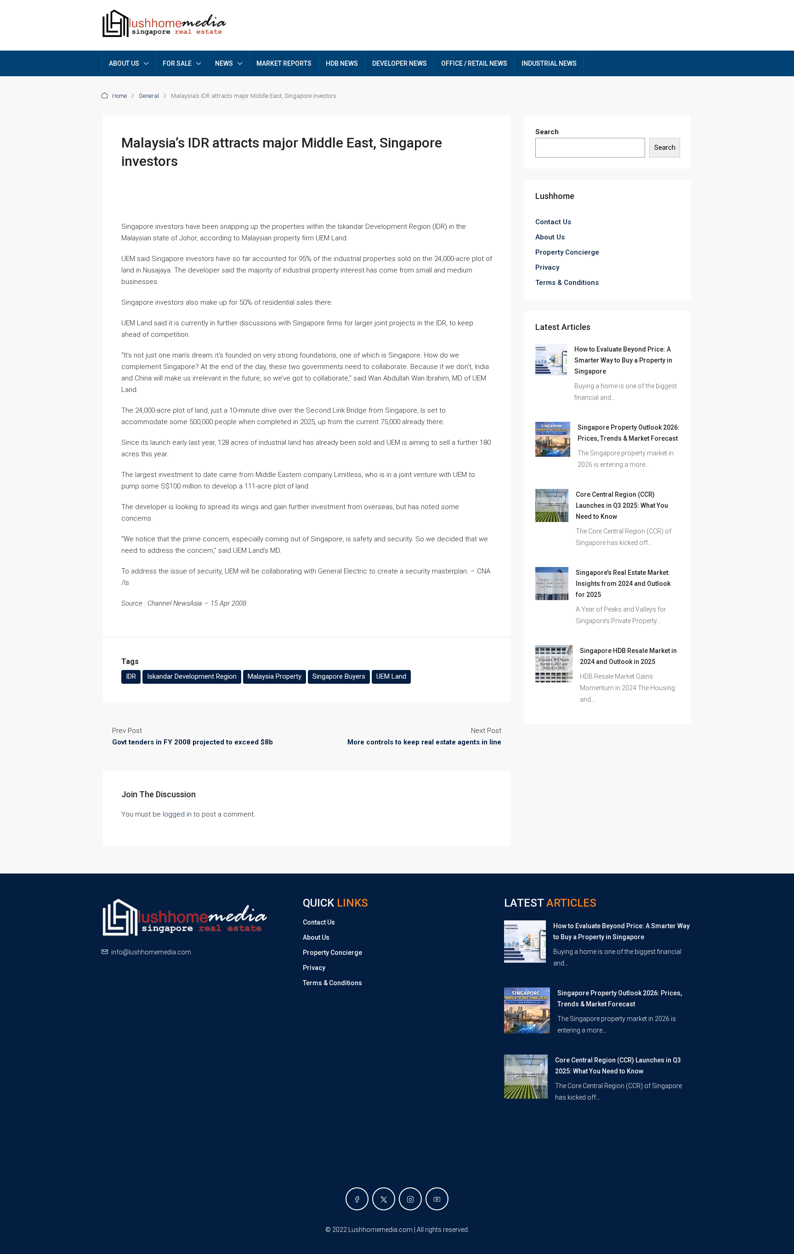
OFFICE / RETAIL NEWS (474, 63)
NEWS (224, 63)
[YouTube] (436, 1198)
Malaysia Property (274, 676)
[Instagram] (410, 1198)
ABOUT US (124, 63)
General (149, 95)
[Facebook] (357, 1198)
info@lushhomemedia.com (151, 952)
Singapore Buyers (338, 676)
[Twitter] (383, 1198)
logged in (177, 814)
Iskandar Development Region (192, 676)
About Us (550, 237)
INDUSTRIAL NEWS (549, 63)
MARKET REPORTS (284, 63)
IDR (131, 676)
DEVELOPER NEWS (399, 63)
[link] (551, 359)
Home (119, 95)
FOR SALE (177, 63)
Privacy (547, 267)
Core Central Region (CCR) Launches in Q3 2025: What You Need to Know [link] (622, 505)
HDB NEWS (342, 63)
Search (547, 132)
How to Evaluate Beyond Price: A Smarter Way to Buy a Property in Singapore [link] (623, 360)
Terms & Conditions (567, 282)
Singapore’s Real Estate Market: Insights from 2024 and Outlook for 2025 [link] (623, 583)
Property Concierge (567, 252)
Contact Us (553, 222)
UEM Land (391, 676)
